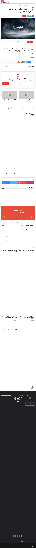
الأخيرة (18, 222)
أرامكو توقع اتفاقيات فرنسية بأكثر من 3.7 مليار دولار (27, 225)
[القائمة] (34, 3)
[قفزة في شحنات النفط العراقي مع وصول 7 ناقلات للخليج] (18, 139)
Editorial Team (31, 66)
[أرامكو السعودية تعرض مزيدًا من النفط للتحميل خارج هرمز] (9, 324)
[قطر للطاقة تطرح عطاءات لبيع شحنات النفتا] (26, 352)
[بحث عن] (1, 3)
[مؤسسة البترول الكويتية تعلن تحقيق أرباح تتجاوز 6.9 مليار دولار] (18, 464)
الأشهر (29, 222)
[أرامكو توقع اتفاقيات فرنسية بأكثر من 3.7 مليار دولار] (4, 226)
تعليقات (6, 222)
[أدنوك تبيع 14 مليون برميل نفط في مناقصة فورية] (29, 110)
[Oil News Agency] (6, 2)
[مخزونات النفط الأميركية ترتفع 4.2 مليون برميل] (4, 230)
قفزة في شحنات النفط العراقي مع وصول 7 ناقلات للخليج (18, 173)
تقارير (30, 5)
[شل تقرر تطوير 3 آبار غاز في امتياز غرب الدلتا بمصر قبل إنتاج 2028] (4, 242)
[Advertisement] (18, 196)
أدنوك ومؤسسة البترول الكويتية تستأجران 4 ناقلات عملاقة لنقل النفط (7, 173)
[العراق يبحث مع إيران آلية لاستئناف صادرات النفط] (21, 467)
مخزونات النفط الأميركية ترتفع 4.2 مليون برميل (28, 229)
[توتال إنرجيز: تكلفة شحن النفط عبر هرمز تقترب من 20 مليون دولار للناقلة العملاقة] (4, 238)
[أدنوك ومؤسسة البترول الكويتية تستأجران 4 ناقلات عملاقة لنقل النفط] (7, 139)
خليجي (28, 5)
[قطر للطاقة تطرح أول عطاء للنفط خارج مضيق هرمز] (4, 234)
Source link (32, 57)
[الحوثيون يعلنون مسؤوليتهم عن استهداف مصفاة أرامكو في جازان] (18, 467)
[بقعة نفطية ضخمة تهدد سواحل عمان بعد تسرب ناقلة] (14, 498)
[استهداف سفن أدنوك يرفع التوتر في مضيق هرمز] (14, 463)
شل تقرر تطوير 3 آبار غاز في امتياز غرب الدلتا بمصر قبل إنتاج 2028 (25, 240)
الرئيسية (32, 5)
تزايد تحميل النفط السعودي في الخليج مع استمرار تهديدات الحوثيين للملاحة (9, 316)
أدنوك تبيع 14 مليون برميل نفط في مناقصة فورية (29, 114)
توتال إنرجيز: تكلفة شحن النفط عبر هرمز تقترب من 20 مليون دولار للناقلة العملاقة (23, 236)
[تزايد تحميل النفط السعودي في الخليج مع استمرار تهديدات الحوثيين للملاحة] (9, 282)
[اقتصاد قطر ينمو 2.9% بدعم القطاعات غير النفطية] (21, 463)
